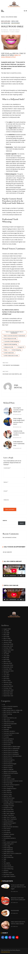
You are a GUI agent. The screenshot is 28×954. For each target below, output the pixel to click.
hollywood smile (8, 347)
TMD (4, 859)
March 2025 (6, 661)
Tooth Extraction (8, 867)
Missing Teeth (7, 825)
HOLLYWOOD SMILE (5, 23)
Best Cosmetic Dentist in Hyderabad (14, 336)
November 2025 (8, 646)
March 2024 (7, 680)
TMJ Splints (6, 863)
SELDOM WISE (15, 910)
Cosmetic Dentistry (9, 731)
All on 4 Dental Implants (10, 706)
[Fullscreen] (23, 575)
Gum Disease (7, 790)
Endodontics (7, 775)
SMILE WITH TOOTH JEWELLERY (12, 853)
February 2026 (7, 640)
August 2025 (7, 652)
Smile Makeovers (8, 851)
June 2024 (6, 675)
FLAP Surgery (7, 777)
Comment (7, 468)
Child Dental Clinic (8, 722)
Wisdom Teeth (7, 872)
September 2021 (8, 696)
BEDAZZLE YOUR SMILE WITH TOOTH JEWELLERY (18, 899)
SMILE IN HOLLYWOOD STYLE (11, 56)
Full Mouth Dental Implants (11, 785)
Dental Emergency (9, 760)
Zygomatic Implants (9, 876)
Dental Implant (7, 762)
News (5, 350)
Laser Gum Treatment (10, 819)
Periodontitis (7, 836)
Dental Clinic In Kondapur (10, 752)
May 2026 (6, 635)
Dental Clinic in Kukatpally (11, 754)
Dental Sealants (8, 766)
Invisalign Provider (8, 806)
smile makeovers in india (11, 355)
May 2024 (6, 677)
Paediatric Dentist (8, 834)
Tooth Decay (7, 865)
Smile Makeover (8, 850)
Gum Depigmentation (9, 788)
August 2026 (7, 629)
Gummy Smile (7, 794)
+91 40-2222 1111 (7, 552)
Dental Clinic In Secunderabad (12, 756)
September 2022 (8, 690)
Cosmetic (6, 729)
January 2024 (7, 684)
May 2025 (6, 657)
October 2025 (7, 648)
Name (6, 482)
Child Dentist (7, 725)
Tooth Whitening (8, 869)
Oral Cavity (6, 830)
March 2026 (6, 638)
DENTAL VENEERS (8, 769)
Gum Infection (7, 792)
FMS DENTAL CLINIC (9, 779)
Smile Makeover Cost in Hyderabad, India (18, 443)
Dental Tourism (7, 767)
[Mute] (21, 575)
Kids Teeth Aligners (9, 813)
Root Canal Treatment (10, 842)
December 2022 (8, 686)
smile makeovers (9, 353)
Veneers (5, 870)
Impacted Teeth (8, 800)
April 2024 (6, 678)
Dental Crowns (7, 758)
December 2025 (8, 644)
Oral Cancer (7, 828)
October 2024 (7, 669)
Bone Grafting (7, 714)
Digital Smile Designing (10, 344)
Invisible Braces (8, 808)
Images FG (21, 347)
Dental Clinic (15, 21)
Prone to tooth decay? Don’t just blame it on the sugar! (18, 887)
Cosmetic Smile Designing (11, 341)
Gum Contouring (8, 786)
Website (6, 500)
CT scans (6, 737)
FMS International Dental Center (13, 781)
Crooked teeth (7, 735)
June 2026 (6, 633)
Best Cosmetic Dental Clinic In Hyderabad (14, 332)
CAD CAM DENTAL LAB (9, 718)
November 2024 (8, 667)
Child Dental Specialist (10, 724)
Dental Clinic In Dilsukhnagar (11, 746)
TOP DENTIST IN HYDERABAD (11, 365)
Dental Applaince (5, 21)
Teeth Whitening (8, 857)
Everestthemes (5, 952)
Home (3, 17)
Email (6, 491)
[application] (14, 570)
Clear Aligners (7, 727)
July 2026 (6, 631)
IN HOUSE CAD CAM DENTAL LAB (12, 374)
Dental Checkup (8, 743)
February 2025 (7, 663)
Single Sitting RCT (8, 844)
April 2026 (6, 636)
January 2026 (7, 642)
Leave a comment (15, 31)
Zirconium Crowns (8, 874)
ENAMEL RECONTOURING (10, 773)
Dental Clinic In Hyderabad (11, 748)
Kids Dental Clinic (8, 809)
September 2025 (8, 650)
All (4, 704)
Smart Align (6, 846)
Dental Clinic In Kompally (10, 750)
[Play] (4, 575)
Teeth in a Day (7, 855)
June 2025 (6, 656)
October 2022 (7, 688)
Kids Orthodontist (8, 811)
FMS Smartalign (8, 783)
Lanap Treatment (8, 815)
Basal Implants (7, 708)
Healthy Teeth (7, 796)
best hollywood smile (10, 338)
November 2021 (8, 694)
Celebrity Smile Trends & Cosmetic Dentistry (19, 433)
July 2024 (6, 673)
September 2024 (8, 671)
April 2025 (6, 659)
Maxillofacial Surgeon (9, 823)
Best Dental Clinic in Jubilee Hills (12, 710)
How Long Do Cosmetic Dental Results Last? (18, 410)
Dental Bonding (7, 741)
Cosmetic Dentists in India (11, 733)
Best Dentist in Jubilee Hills (11, 712)
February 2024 (7, 682)
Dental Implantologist (9, 764)
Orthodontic (7, 832)
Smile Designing (15, 23)
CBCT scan (6, 720)
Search (5, 520)
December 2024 (8, 665)
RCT (4, 840)
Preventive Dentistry (9, 838)
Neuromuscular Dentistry (10, 827)
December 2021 (8, 692)
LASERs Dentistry (8, 821)
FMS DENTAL (6, 31)
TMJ (4, 861)
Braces (5, 716)
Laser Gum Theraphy (9, 817)
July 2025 (6, 654)
